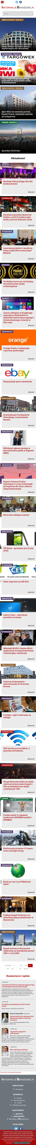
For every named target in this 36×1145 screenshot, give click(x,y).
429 (21, 965)
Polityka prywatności (19, 1105)
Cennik (19, 1103)
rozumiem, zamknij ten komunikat (22, 1143)
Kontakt (19, 1098)
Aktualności (19, 1089)
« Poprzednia (8, 965)
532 (20, 968)
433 (12, 968)
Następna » (26, 968)
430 (26, 965)
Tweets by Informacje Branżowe (10, 1072)
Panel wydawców (19, 1100)
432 (8, 968)
